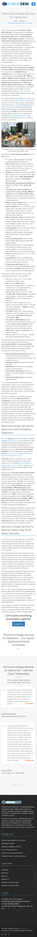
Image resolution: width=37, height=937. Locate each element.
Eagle (13, 107)
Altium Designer (19, 100)
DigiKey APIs (22, 115)
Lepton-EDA (17, 105)
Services (22, 21)
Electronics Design (8, 862)
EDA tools (20, 91)
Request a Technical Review (10, 904)
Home (15, 21)
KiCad (6, 107)
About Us (4, 894)
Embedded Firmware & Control (11, 865)
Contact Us (18, 624)
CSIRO (16, 453)
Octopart (12, 115)
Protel (3, 100)
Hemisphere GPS (14, 441)
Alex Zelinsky (18, 455)
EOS (10, 463)
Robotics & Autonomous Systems (12, 871)
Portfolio (5, 891)
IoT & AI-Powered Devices (9, 868)
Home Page (5, 888)
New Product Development (10, 901)
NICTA (11, 453)
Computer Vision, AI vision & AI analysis (14, 874)
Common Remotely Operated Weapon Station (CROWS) (17, 464)
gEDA (29, 105)
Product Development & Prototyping (14, 859)
